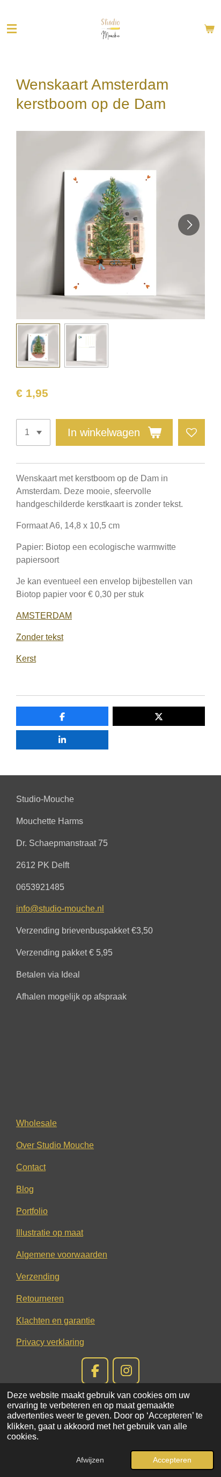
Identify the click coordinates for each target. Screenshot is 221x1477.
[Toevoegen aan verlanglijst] (191, 432)
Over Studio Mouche (55, 1145)
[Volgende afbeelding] (189, 225)
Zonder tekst (39, 637)
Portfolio (32, 1211)
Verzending (38, 1276)
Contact (31, 1167)
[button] (38, 346)
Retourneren (40, 1298)
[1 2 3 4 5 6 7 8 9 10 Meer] (33, 432)
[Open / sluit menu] (12, 29)
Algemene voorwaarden (61, 1254)
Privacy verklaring (50, 1342)
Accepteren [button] (172, 1460)
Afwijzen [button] (90, 1460)
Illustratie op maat (49, 1232)
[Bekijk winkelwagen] (209, 29)
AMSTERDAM (44, 615)
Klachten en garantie (55, 1320)
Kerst (26, 658)
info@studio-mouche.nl (60, 908)
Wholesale (36, 1123)
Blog (25, 1189)
